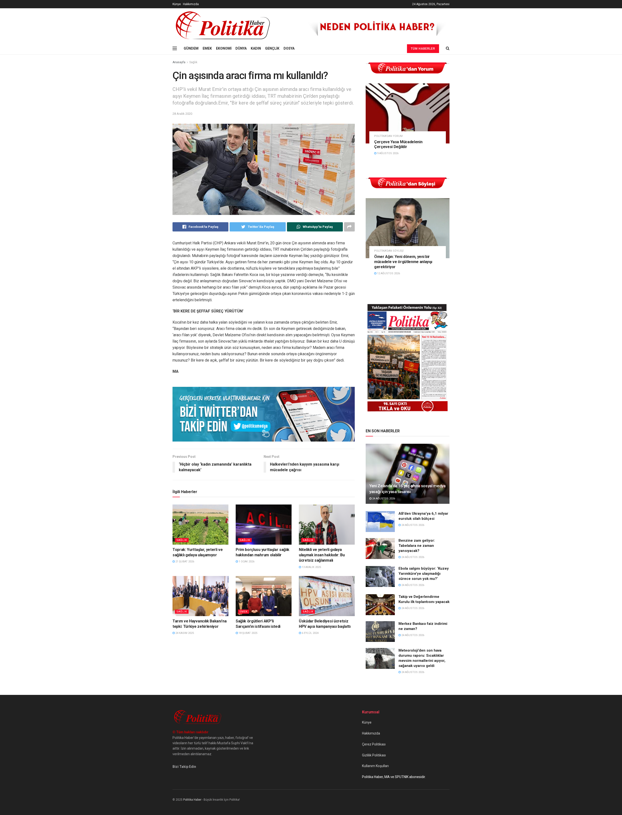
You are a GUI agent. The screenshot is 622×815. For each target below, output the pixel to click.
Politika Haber (192, 799)
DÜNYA (241, 48)
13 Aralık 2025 (311, 567)
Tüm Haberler (423, 48)
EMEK (207, 48)
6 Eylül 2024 (310, 633)
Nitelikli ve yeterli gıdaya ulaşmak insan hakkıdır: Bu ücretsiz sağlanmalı (322, 555)
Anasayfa (179, 62)
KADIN (256, 48)
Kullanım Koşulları (375, 766)
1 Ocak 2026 (246, 561)
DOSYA (289, 48)
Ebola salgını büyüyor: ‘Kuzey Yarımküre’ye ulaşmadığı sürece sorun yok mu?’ (423, 573)
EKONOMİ (224, 48)
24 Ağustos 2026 (383, 498)
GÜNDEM (191, 48)
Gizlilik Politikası (374, 755)
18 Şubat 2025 (247, 633)
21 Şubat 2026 (184, 561)
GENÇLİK (272, 48)
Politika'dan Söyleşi (389, 250)
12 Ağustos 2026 (388, 273)
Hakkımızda (191, 4)
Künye (177, 4)
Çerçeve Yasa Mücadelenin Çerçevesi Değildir (398, 144)
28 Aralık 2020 (182, 113)
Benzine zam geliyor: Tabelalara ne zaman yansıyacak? (416, 545)
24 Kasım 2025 (184, 633)
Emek (244, 611)
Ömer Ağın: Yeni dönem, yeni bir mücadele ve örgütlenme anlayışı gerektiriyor (403, 261)
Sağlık (193, 62)
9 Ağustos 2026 (387, 153)
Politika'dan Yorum (388, 136)
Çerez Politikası (374, 744)
